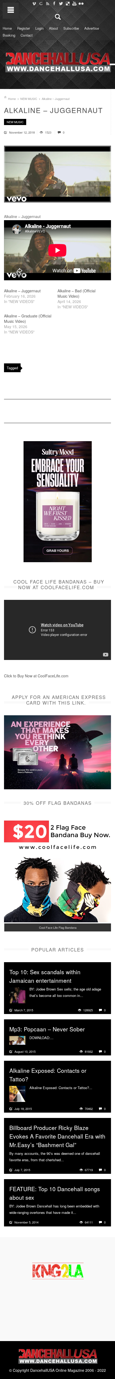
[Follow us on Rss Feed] (47, 3)
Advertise (91, 28)
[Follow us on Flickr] (81, 3)
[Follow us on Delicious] (67, 3)
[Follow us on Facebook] (54, 3)
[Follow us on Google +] (40, 3)
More (88, 995)
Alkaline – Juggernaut (22, 290)
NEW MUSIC (28, 98)
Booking (9, 35)
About (53, 28)
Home (7, 28)
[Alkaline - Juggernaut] (57, 174)
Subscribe (71, 28)
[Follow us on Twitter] (60, 3)
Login (39, 28)
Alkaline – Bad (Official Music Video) (76, 293)
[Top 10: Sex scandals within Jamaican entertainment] (17, 994)
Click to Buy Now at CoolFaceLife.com (36, 675)
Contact (27, 35)
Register (23, 28)
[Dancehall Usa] (57, 61)
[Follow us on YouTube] (74, 3)
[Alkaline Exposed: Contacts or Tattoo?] (17, 1093)
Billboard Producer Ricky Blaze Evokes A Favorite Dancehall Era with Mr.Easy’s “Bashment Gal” (57, 1136)
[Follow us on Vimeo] (34, 3)
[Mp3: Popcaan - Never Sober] (17, 1039)
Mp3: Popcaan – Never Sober (47, 1029)
